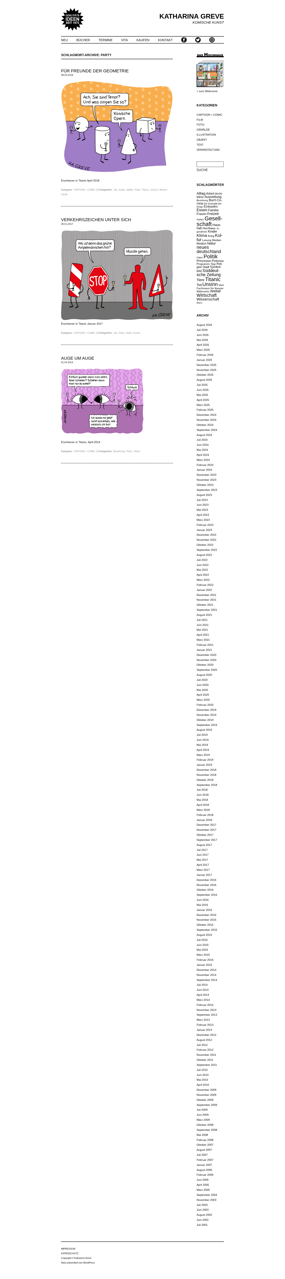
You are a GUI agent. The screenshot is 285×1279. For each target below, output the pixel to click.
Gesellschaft (209, 221)
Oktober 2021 (205, 604)
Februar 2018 (205, 814)
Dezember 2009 (206, 1089)
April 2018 (203, 804)
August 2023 (204, 494)
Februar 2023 (205, 524)
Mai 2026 (202, 339)
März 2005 (203, 1189)
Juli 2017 (202, 849)
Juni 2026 (203, 334)
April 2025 (203, 399)
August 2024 (204, 434)
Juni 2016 (203, 899)
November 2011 (206, 1054)
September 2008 (207, 1129)
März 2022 (203, 579)
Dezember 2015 (206, 914)
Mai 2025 (202, 394)
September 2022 (207, 549)
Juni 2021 (203, 624)
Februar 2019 (205, 759)
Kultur (122, 189)
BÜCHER (83, 40)
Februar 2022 (205, 584)
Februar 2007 (205, 1159)
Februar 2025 (205, 409)
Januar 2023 (204, 529)
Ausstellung (213, 197)
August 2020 (204, 674)
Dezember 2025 (206, 364)
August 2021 (204, 614)
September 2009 (207, 1104)
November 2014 (206, 974)
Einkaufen (211, 206)
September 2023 (207, 489)
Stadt (128, 333)
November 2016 (206, 884)
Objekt (200, 257)
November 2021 (206, 599)
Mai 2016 (202, 904)
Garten (200, 219)
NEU (64, 40)
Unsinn (154, 189)
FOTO (200, 124)
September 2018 (207, 784)
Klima (202, 235)
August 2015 (204, 934)
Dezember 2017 (206, 824)
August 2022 (204, 554)
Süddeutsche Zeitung (209, 272)
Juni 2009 (203, 1114)
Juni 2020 (203, 684)
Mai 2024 (202, 449)
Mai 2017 (202, 859)
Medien (216, 240)
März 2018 (203, 809)
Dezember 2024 (206, 414)
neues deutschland (209, 249)
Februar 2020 (205, 704)
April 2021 (203, 634)
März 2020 (203, 699)
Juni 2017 (203, 854)
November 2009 (206, 1094)
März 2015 (203, 954)
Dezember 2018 (206, 769)
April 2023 (203, 514)
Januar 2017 (204, 874)
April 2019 (203, 749)
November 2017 (206, 829)
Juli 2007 (202, 1154)
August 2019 (204, 729)
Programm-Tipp (206, 263)
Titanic (145, 189)
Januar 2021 (204, 649)
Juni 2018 (203, 794)
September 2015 (207, 929)
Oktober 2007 (205, 1144)
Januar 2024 (204, 469)
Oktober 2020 (205, 664)
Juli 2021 (202, 619)
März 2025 (203, 404)
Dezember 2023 (206, 474)
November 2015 (206, 919)
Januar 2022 (204, 589)
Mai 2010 (202, 1079)
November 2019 (206, 714)
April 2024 (203, 454)
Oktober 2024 (205, 424)
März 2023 (203, 519)
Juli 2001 (202, 1224)
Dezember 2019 (206, 709)
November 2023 (206, 479)
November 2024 (206, 419)
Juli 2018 (202, 789)
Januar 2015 (204, 964)
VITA (124, 40)
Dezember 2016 (206, 879)
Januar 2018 (204, 819)
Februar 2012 (205, 1049)
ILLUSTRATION (206, 134)
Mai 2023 (202, 509)
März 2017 (203, 869)
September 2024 (207, 429)
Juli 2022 (202, 559)
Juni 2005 (203, 1179)
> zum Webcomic (207, 91)
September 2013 (207, 1014)
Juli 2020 (202, 679)
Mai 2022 (202, 569)
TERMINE (105, 40)
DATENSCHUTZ (69, 1253)
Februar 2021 (205, 644)
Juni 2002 (203, 1219)
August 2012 (204, 1039)
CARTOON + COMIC (84, 189)
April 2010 (203, 1084)
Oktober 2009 (205, 1099)
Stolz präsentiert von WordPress (78, 1262)
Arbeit (210, 193)
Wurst (199, 303)
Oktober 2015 (205, 924)
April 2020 (203, 694)
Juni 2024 (203, 444)
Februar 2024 (205, 464)
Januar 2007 (204, 1164)
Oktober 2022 (205, 544)
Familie (213, 210)
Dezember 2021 (206, 594)
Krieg (211, 235)
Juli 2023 (202, 499)
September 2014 (207, 979)
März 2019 (203, 754)
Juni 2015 (203, 944)
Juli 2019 (202, 734)
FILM (200, 119)
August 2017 (204, 844)
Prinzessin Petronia (210, 261)
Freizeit (213, 214)
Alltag (201, 193)
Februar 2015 (205, 959)
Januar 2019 (204, 764)
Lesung (206, 240)
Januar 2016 (204, 909)
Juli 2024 (202, 439)
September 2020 (207, 669)
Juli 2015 (202, 939)
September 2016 (207, 894)
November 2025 (206, 369)
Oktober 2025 (205, 374)
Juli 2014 (202, 984)
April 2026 (203, 344)
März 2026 (203, 349)
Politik (211, 256)
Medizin (201, 243)
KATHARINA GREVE (191, 16)
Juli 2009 (202, 1109)
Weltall (215, 291)
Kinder (212, 231)
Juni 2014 (203, 989)
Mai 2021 (202, 629)
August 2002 (204, 1214)
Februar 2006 (205, 1174)
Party (137, 189)
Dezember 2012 (206, 1034)
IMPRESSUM (68, 1248)
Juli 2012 (202, 1044)
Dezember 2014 (206, 969)
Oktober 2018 (205, 779)
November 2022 (206, 539)
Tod (199, 285)
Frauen (201, 214)
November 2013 (206, 1009)
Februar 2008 (205, 1139)
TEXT (200, 144)
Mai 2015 (202, 949)
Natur (211, 243)
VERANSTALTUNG (208, 149)
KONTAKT (165, 40)
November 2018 (206, 774)
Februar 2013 (205, 1024)
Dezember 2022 (206, 534)
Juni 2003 (203, 1209)
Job (115, 189)
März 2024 (203, 459)
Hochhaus (209, 228)
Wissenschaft (208, 299)
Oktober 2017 (205, 834)
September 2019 (207, 724)
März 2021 (203, 639)
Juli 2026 (202, 329)
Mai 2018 (202, 799)
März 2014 (203, 999)
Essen (202, 210)
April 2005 (203, 1184)
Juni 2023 (203, 504)
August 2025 (204, 379)
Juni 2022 (203, 564)
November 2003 (206, 1199)
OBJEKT (202, 139)
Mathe (130, 189)
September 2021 (207, 609)
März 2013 (203, 1019)
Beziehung (119, 451)
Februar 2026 (205, 354)
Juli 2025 (202, 384)
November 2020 (206, 659)
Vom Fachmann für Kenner (210, 286)
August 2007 (204, 1149)
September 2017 (207, 839)
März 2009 (203, 1119)
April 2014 (203, 994)
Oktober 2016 (205, 889)
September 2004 (207, 1194)
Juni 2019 (203, 739)
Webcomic (203, 291)
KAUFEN (142, 40)
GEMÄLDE (203, 129)
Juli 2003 (202, 1204)
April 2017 (203, 864)
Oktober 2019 (205, 719)
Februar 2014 (205, 1004)
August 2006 (204, 1169)
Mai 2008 (202, 1134)
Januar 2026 (204, 359)
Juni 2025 (203, 389)
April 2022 (203, 574)
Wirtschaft (207, 295)
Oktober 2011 (205, 1059)
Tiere (200, 280)
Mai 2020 (202, 689)
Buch (212, 200)
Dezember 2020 (206, 654)
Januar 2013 (204, 1029)
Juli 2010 (202, 1069)
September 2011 (207, 1064)
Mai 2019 (202, 744)
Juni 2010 (203, 1074)
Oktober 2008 (205, 1124)
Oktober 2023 (205, 484)
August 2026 (204, 324)
